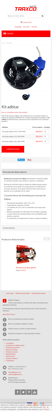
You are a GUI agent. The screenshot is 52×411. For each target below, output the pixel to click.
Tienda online (10, 356)
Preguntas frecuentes (39, 293)
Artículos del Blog (11, 350)
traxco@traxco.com (14, 372)
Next (48, 239)
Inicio (3, 43)
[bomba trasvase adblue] (26, 96)
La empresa (10, 343)
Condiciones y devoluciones (15, 345)
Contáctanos (10, 361)
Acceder (34, 27)
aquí (44, 407)
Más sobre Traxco (9, 314)
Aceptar (46, 409)
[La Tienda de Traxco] (26, 8)
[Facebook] (17, 392)
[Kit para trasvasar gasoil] (26, 254)
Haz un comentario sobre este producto (14, 112)
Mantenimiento (11, 354)
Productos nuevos (12, 352)
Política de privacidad (22, 293)
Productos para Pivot (12, 347)
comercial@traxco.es (15, 374)
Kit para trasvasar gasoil (26, 267)
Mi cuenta (26, 27)
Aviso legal (10, 293)
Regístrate (18, 27)
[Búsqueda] (42, 16)
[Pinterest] (29, 392)
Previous (45, 239)
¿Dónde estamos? (12, 358)
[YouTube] (34, 392)
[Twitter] (23, 392)
